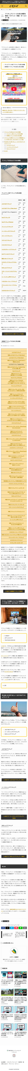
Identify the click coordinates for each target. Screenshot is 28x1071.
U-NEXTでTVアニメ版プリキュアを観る (14, 334)
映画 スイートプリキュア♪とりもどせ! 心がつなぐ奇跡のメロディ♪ (16, 419)
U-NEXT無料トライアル (14, 77)
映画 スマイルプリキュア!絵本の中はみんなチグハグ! (16, 432)
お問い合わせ (4, 1064)
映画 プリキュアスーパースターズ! (16, 504)
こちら (6, 679)
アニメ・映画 (5, 20)
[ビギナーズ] (14, 6)
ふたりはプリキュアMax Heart (9, 208)
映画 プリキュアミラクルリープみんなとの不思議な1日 (16, 523)
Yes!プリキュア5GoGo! (7, 222)
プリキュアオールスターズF (16, 543)
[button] (3, 928)
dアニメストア (4, 656)
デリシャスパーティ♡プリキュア (16, 537)
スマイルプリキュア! (7, 240)
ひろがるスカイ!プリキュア (8, 290)
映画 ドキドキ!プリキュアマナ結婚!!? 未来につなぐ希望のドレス (16, 444)
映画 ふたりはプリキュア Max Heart (16, 355)
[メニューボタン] (2, 6)
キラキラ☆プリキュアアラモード (16, 483)
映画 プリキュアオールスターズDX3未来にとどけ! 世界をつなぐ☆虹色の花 (16, 414)
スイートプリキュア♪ (7, 235)
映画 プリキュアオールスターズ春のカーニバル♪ (16, 464)
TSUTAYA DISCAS (8, 671)
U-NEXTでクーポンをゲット (14, 101)
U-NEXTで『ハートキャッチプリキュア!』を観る (14, 817)
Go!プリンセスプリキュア (8, 254)
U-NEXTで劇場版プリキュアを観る (14, 591)
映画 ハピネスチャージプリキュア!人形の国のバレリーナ (16, 456)
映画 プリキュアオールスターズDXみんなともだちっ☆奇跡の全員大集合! (16, 390)
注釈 (5, 685)
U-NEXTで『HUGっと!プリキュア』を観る (14, 856)
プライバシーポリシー (14, 1064)
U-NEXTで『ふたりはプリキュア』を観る (14, 780)
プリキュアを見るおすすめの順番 (12, 132)
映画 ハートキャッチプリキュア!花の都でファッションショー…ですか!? (16, 407)
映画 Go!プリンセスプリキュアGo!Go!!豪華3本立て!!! (16, 469)
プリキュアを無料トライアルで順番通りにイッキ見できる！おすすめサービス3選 (14, 138)
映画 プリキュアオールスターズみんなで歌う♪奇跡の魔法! (16, 476)
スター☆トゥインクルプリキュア (16, 507)
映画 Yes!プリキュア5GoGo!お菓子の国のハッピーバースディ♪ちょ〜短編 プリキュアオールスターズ (16, 382)
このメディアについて (12, 1062)
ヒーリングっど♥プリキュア (9, 277)
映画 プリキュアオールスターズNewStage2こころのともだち (16, 439)
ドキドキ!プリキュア (7, 245)
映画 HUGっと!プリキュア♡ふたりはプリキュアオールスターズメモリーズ (16, 500)
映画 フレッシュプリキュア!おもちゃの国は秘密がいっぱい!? (16, 394)
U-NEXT (3, 646)
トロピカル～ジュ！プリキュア (9, 281)
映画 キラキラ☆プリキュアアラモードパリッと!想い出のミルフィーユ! (16, 492)
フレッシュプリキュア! (7, 226)
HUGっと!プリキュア (11, 149)
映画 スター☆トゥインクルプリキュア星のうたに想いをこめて (16, 516)
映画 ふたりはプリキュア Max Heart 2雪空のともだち (16, 361)
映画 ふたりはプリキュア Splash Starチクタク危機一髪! (16, 367)
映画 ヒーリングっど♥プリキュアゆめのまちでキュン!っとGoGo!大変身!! (16, 528)
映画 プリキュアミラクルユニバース (16, 511)
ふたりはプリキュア (11, 145)
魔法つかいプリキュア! (7, 258)
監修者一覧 (21, 1062)
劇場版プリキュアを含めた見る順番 (14, 135)
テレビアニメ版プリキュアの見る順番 (15, 134)
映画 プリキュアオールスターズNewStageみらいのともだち (16, 427)
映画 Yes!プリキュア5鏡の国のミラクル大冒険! (16, 374)
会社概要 (3, 1062)
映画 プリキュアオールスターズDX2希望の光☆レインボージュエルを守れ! (16, 402)
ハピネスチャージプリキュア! (9, 249)
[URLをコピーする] (25, 928)
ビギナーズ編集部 (14, 957)
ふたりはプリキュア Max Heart (16, 357)
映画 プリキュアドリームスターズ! (16, 488)
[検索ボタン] (26, 6)
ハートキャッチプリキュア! (12, 147)
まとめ (6, 151)
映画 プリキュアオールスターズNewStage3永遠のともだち (16, 451)
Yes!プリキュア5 (6, 217)
